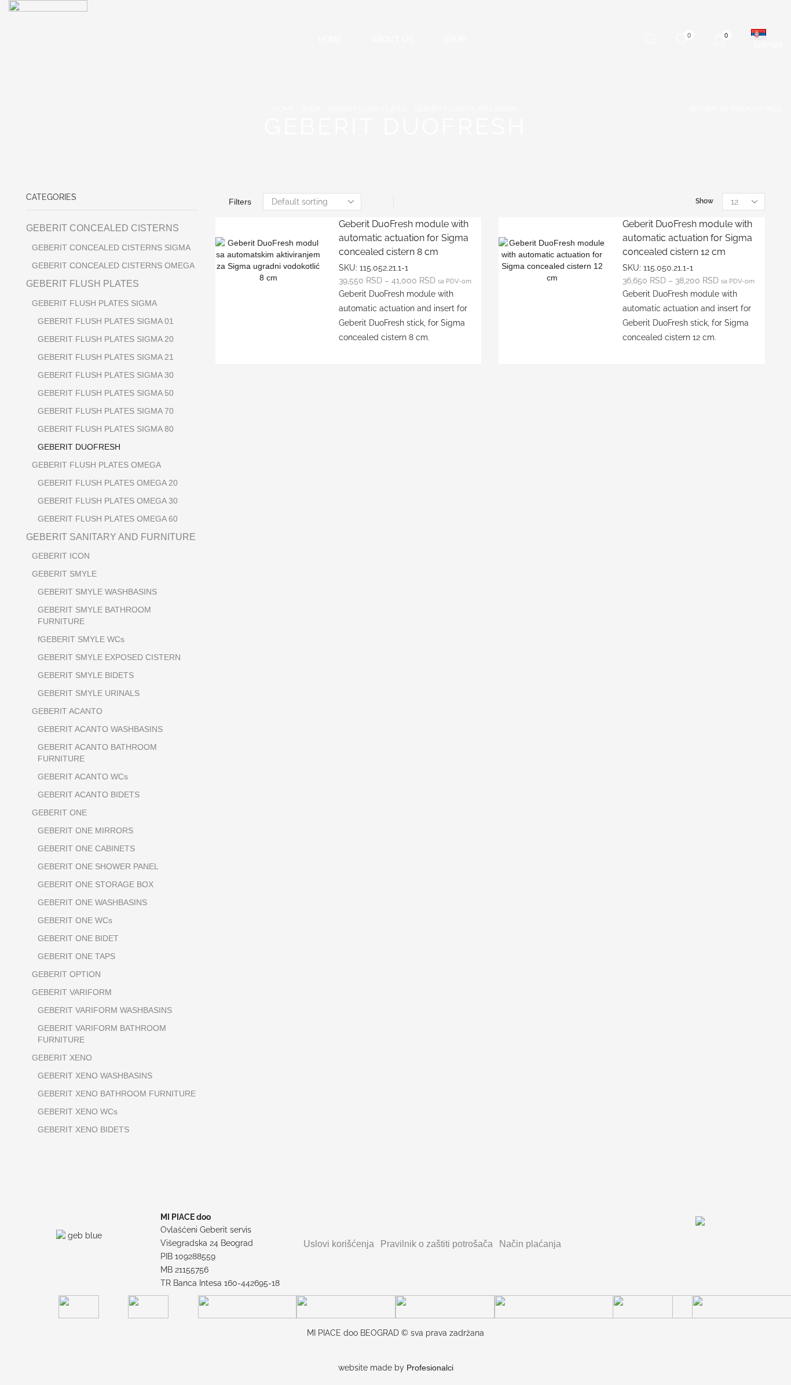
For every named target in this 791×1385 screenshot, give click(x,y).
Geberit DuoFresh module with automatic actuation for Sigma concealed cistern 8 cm (403, 237)
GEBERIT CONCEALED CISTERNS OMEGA (113, 265)
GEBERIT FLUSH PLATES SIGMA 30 (106, 375)
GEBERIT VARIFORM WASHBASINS (105, 1010)
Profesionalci (430, 1367)
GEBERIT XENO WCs (78, 1111)
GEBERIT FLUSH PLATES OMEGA (96, 464)
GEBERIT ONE (59, 812)
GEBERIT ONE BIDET (78, 938)
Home (330, 39)
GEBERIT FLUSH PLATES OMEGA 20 (108, 482)
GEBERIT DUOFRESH (79, 446)
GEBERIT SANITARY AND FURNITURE (111, 537)
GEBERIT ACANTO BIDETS (89, 794)
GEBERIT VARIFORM (72, 992)
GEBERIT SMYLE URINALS (89, 693)
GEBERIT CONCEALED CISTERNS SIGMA (111, 247)
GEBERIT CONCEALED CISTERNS (102, 228)
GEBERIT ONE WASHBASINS (92, 902)
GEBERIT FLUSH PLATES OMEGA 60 (108, 518)
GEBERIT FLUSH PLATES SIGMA (465, 108)
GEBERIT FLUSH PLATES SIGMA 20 (106, 339)
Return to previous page (735, 108)
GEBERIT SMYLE (64, 573)
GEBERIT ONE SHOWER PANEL (98, 866)
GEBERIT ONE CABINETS (86, 848)
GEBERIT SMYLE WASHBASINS (97, 591)
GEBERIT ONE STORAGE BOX (95, 884)
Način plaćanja (530, 1244)
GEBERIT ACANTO (67, 711)
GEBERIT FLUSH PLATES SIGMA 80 (106, 428)
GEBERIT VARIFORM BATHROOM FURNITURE (102, 1033)
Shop (455, 39)
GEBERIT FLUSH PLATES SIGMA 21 (106, 357)
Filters (240, 201)
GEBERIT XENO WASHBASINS (95, 1075)
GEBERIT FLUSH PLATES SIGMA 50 (106, 393)
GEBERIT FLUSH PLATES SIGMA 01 (106, 321)
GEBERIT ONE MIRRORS (85, 830)
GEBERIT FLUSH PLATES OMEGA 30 (108, 500)
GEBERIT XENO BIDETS (83, 1129)
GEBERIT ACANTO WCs (83, 776)
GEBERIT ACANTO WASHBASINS (100, 729)
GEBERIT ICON (61, 555)
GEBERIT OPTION (66, 974)
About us (392, 39)
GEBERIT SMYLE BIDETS (86, 675)
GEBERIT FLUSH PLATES (367, 108)
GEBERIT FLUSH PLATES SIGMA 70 (106, 411)
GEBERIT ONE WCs (75, 920)
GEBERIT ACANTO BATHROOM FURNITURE (97, 752)
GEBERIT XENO (62, 1057)
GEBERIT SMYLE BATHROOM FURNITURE (94, 615)
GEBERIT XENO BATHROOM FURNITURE (117, 1093)
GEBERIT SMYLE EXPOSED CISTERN (109, 657)
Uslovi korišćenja (338, 1244)
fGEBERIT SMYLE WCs (81, 639)
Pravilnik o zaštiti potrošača (436, 1244)
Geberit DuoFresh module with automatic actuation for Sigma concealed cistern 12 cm (687, 237)
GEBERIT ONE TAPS (76, 956)
